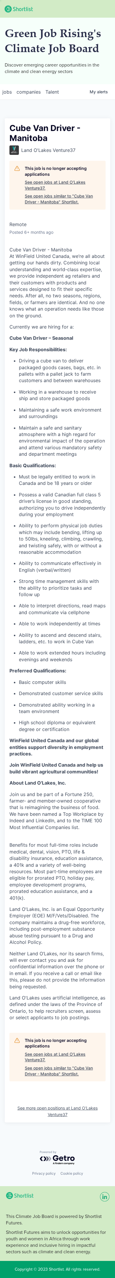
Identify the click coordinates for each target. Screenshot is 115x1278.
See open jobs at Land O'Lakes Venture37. (55, 185)
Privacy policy (44, 1173)
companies (29, 92)
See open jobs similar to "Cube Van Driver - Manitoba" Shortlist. (59, 198)
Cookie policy (71, 1173)
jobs (7, 92)
